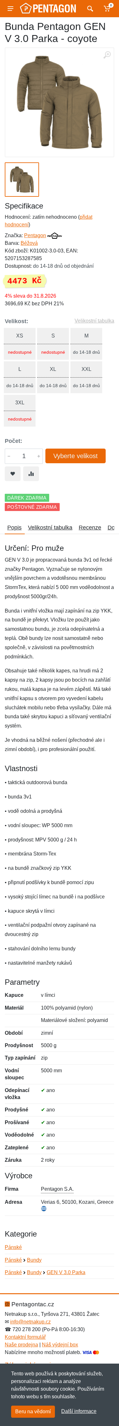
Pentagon (35, 235)
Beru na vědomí (33, 1411)
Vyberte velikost (75, 455)
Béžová (29, 243)
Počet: (13, 441)
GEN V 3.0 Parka (66, 1272)
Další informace (78, 1411)
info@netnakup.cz (30, 1321)
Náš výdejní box (60, 1344)
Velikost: (16, 321)
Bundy (34, 1260)
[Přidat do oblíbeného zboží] (13, 473)
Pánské (13, 1247)
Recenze (90, 527)
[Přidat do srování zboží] (31, 473)
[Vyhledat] (89, 8)
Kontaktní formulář (25, 1337)
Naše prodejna (21, 1344)
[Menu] (10, 8)
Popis (14, 527)
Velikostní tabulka (94, 320)
